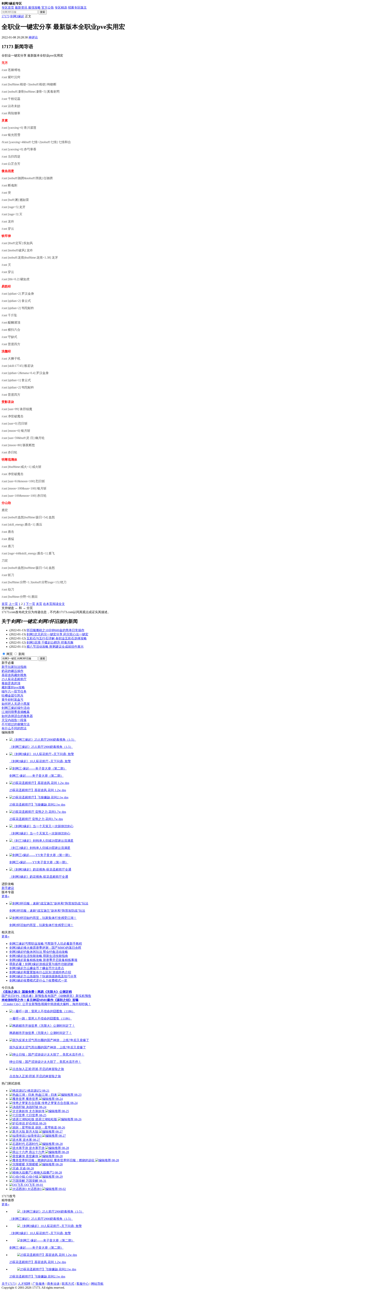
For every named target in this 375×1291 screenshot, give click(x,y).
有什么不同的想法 (14, 728)
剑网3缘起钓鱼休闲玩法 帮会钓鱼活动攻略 (38, 951)
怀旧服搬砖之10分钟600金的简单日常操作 (55, 630)
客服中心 (82, 1283)
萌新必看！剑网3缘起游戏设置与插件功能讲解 (41, 964)
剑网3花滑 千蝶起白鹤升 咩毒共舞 (50, 642)
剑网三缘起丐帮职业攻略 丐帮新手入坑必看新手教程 (45, 943)
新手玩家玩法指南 (14, 667)
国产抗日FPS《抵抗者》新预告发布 (26, 996)
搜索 (42, 12)
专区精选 (61, 7)
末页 (39, 604)
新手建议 (8, 888)
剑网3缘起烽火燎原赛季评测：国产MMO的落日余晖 (45, 947)
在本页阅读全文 (54, 604)
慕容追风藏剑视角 (14, 675)
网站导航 (97, 1283)
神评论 (33, 37)
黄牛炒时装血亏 (12, 699)
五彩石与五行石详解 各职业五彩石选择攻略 (57, 638)
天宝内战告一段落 (14, 720)
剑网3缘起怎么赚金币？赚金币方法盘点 (36, 968)
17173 (5, 16)
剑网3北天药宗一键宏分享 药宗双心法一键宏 (57, 634)
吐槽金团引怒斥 (12, 695)
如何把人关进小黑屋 (16, 703)
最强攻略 (34, 7)
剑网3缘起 (17, 16)
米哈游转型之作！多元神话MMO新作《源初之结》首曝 (40, 1000)
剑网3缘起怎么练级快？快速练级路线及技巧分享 (43, 976)
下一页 (30, 604)
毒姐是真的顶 (11, 683)
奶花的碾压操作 (12, 671)
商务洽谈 (53, 1283)
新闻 (21, 654)
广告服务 (38, 1283)
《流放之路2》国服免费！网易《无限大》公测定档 (37, 991)
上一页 (13, 604)
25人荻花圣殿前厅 (14, 679)
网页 (9, 654)
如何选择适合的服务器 (17, 716)
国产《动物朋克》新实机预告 (71, 996)
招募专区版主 (77, 7)
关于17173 (9, 1283)
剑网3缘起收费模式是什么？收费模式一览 (38, 980)
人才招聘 (24, 1283)
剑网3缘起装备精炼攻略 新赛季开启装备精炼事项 (43, 960)
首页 (5, 604)
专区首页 (8, 7)
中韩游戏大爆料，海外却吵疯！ (69, 1004)
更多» (5, 896)
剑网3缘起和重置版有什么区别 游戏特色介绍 (40, 972)
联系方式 (68, 1283)
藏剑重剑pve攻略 (13, 687)
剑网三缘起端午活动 (16, 707)
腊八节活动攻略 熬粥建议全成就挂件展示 (55, 646)
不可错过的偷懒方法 (16, 724)
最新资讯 (21, 7)
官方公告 (47, 7)
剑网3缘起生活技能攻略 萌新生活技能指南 (38, 956)
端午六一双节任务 (14, 691)
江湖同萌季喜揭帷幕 (16, 712)
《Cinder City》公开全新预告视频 (24, 1004)
